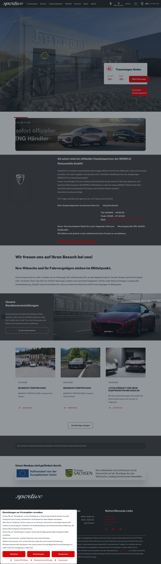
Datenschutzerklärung (43, 560)
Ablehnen (14, 554)
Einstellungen (38, 554)
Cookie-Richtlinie (21, 560)
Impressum (62, 560)
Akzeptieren (63, 554)
